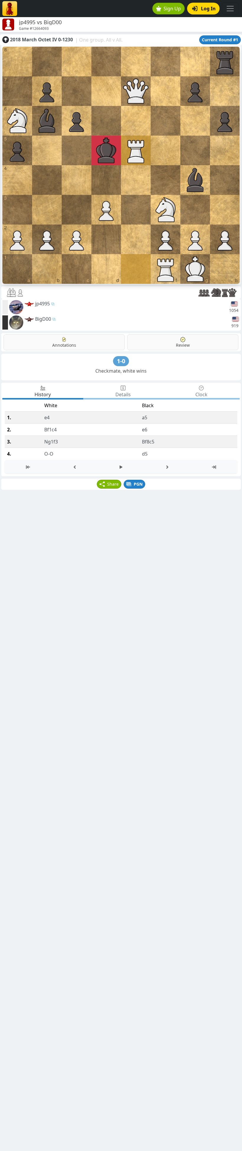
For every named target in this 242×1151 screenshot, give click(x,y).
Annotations (64, 345)
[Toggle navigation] (230, 8)
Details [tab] (123, 394)
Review (183, 345)
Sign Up (172, 8)
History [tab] (43, 394)
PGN (138, 484)
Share (113, 484)
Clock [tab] (201, 394)
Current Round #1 (220, 39)
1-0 (121, 361)
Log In (208, 8)
